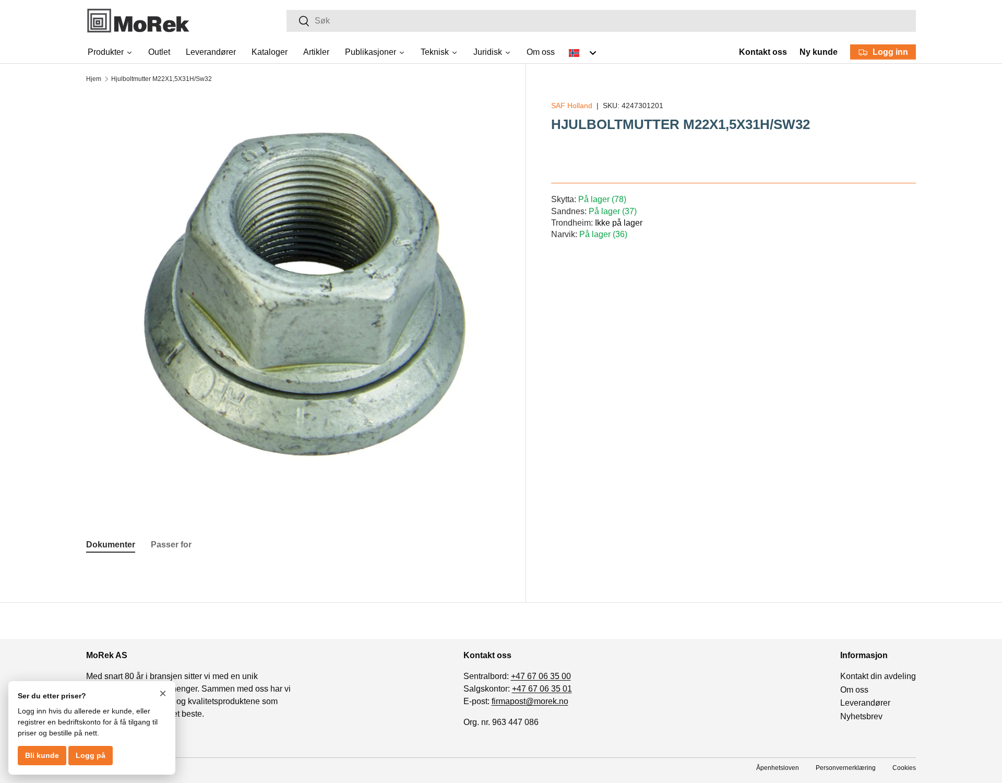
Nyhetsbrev (861, 716)
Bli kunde (42, 755)
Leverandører (865, 702)
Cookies (904, 768)
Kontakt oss (763, 52)
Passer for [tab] (171, 544)
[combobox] (601, 21)
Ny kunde (819, 52)
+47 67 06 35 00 (541, 676)
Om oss (854, 689)
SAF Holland (571, 105)
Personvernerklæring (846, 768)
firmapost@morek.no (530, 701)
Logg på (90, 755)
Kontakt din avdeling (878, 676)
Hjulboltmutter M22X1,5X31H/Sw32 (161, 79)
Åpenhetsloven (777, 768)
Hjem (93, 79)
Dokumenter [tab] (110, 544)
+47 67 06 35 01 (542, 688)
